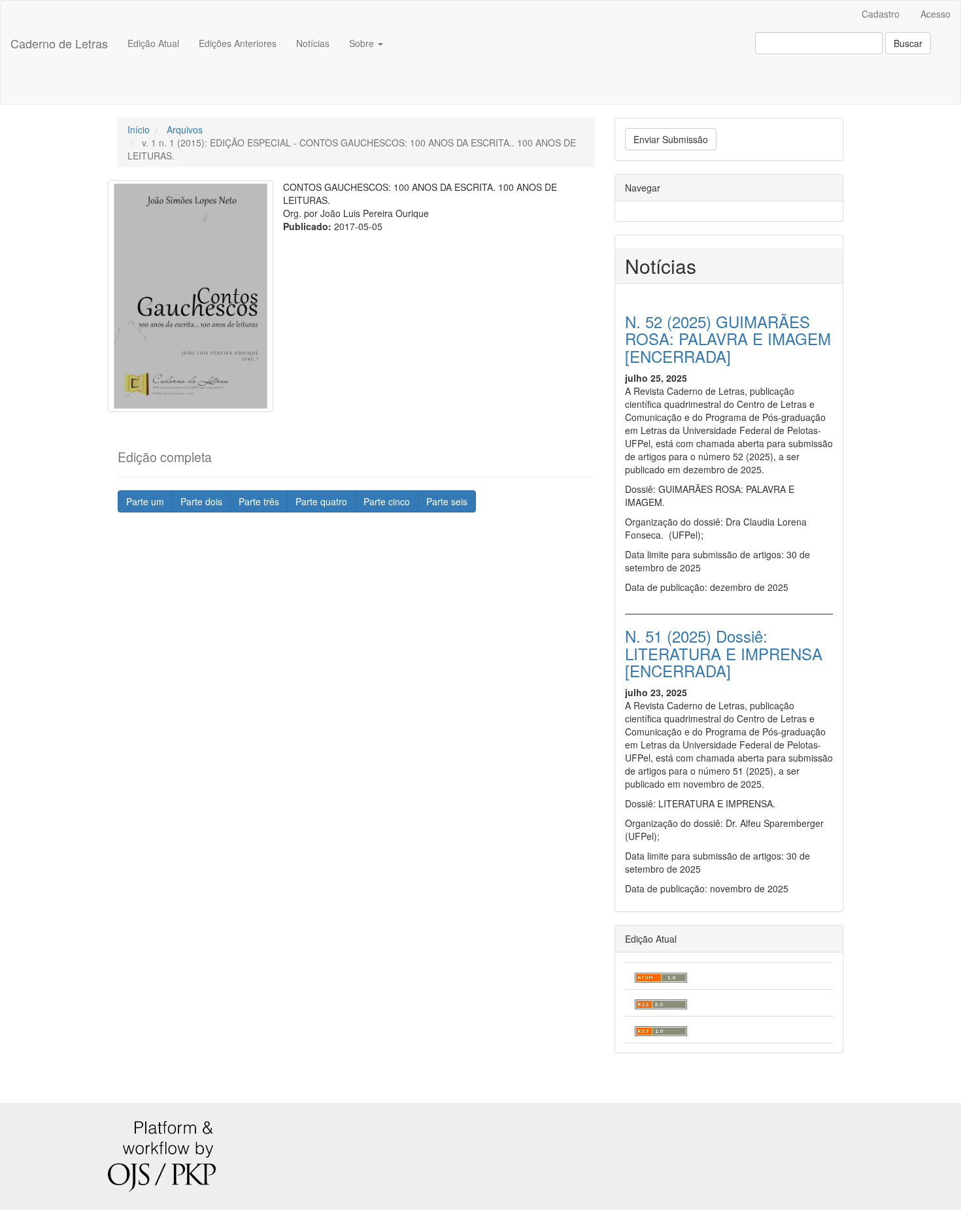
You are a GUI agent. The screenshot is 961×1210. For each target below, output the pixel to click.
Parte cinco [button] (386, 501)
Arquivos (185, 129)
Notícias (312, 43)
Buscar (908, 43)
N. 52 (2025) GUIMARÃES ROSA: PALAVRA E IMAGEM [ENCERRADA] (728, 338)
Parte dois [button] (201, 501)
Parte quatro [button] (321, 501)
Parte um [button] (145, 501)
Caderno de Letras (59, 43)
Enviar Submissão (670, 139)
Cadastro (881, 13)
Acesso (935, 13)
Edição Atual (153, 43)
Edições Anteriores (238, 43)
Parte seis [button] (446, 501)
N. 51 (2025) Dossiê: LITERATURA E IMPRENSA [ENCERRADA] (723, 653)
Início (138, 129)
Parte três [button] (259, 501)
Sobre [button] (363, 43)
